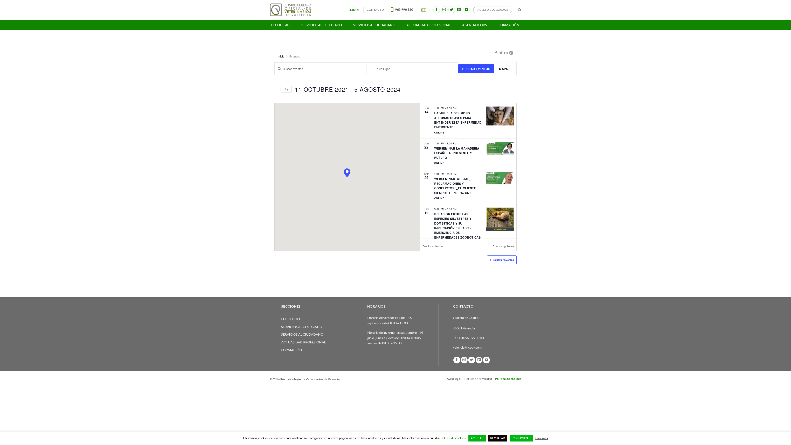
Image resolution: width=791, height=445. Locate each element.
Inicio (280, 56)
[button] (347, 172)
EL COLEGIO (290, 319)
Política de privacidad (478, 379)
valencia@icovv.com (467, 347)
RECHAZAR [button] (497, 438)
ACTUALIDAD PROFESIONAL (303, 342)
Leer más (541, 438)
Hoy (286, 89)
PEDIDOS (353, 10)
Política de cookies (508, 379)
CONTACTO (375, 9)
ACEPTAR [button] (477, 438)
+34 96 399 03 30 (471, 338)
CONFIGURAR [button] (521, 438)
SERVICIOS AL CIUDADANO (302, 334)
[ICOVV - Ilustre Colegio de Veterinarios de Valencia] (290, 10)
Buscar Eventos (476, 69)
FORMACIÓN (291, 350)
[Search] (519, 10)
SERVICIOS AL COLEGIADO (301, 327)
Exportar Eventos (503, 260)
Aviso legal (454, 379)
